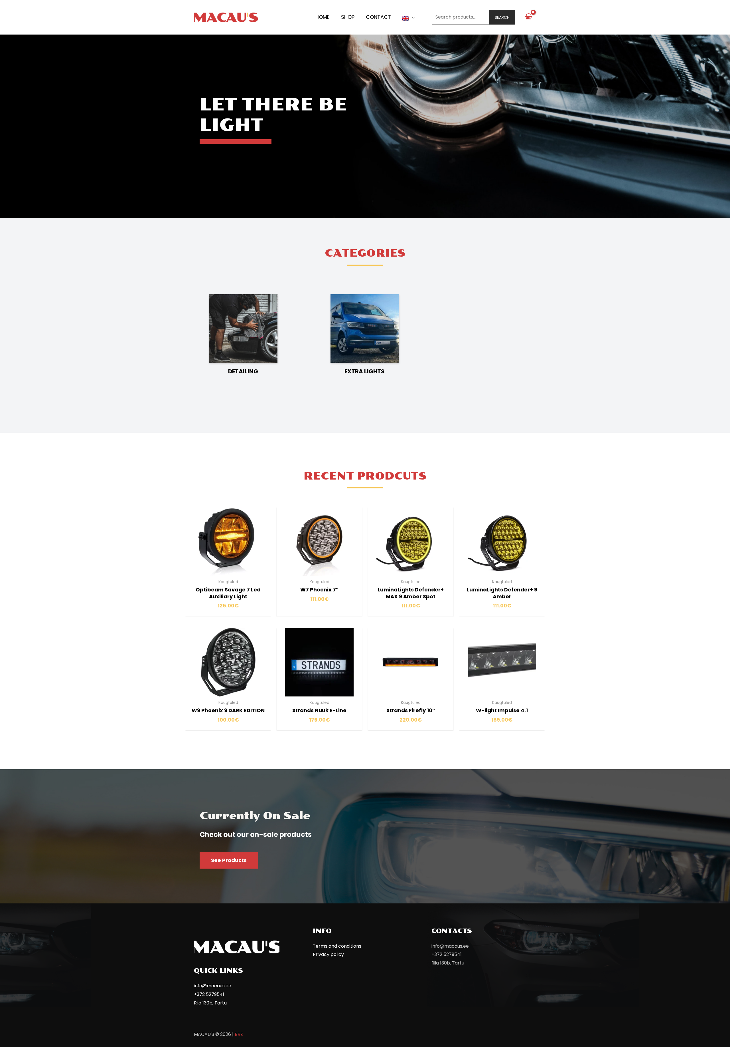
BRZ (239, 1034)
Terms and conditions (337, 946)
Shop (347, 17)
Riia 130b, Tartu (210, 1003)
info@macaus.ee (212, 985)
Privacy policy (328, 954)
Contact (378, 17)
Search (502, 17)
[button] (229, 860)
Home (322, 17)
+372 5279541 (209, 994)
